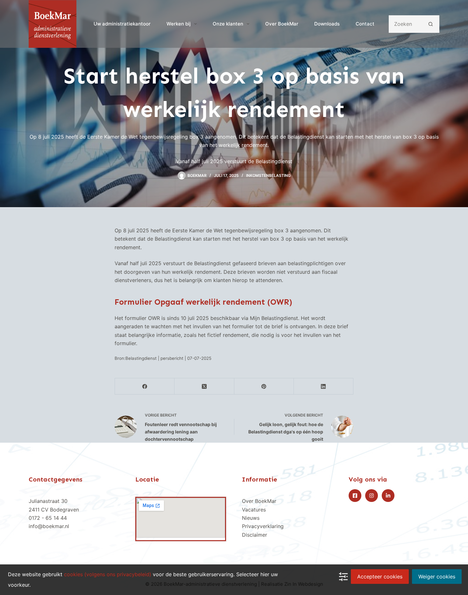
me (261, 535)
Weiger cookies (436, 576)
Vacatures (254, 509)
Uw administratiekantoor (122, 24)
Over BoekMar (281, 24)
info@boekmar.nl (49, 526)
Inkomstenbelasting (268, 175)
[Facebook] (144, 386)
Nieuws (250, 518)
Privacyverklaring (263, 526)
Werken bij (179, 24)
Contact (365, 24)
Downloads (327, 24)
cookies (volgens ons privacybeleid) (107, 574)
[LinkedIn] (323, 386)
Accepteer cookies (379, 576)
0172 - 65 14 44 (48, 518)
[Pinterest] (264, 386)
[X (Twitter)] (204, 386)
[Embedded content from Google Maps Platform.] (180, 518)
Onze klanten (228, 24)
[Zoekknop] (430, 24)
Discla (249, 535)
